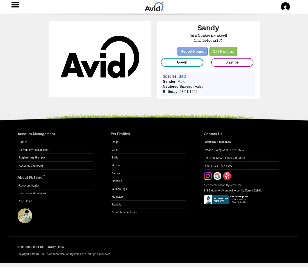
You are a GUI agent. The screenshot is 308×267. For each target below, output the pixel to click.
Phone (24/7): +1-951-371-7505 (224, 150)
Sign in (23, 142)
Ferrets (116, 173)
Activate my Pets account (34, 149)
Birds (115, 157)
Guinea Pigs (119, 189)
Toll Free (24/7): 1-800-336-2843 (225, 157)
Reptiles (117, 181)
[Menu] (15, 5)
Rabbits (116, 204)
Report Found (193, 51)
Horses (116, 165)
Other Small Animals (124, 212)
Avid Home (25, 201)
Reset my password (31, 165)
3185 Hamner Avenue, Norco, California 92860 (233, 190)
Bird (182, 76)
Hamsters (118, 196)
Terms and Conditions (30, 246)
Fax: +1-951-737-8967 (218, 165)
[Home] (154, 10)
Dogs (115, 142)
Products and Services (32, 193)
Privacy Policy (55, 246)
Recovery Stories (29, 185)
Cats (114, 149)
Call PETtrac (223, 51)
